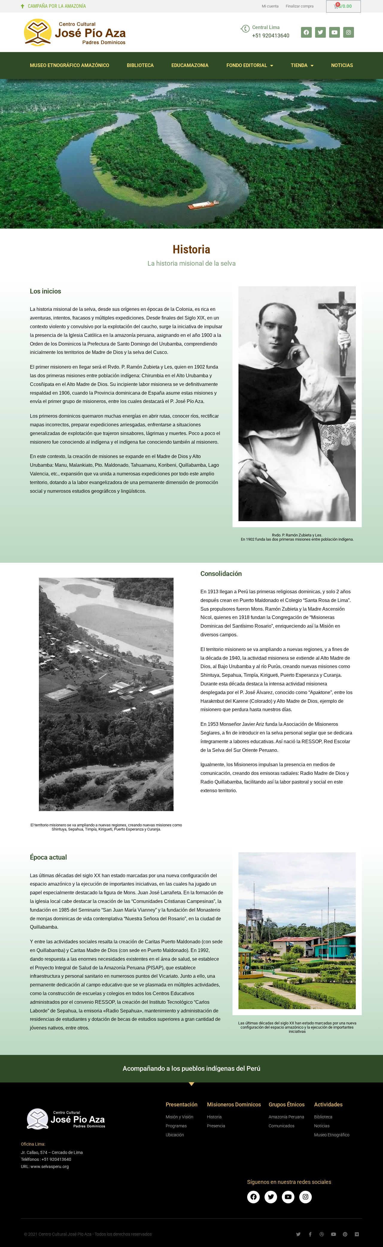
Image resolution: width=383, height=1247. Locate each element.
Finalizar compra (300, 6)
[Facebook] (306, 32)
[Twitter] (320, 32)
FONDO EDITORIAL (247, 65)
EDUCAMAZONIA (190, 65)
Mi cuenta (270, 6)
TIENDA (299, 65)
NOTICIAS (342, 65)
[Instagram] (348, 32)
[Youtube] (334, 32)
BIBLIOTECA (140, 65)
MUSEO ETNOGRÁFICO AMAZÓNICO (69, 65)
